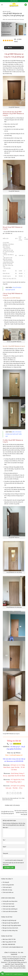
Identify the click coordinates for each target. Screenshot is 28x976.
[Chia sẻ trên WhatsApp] (7, 793)
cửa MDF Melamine (10, 231)
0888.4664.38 (17, 744)
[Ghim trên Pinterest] (18, 793)
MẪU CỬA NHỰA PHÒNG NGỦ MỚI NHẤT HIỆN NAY (14, 434)
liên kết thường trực (8, 799)
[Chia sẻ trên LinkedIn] (20, 793)
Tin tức (9, 11)
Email (4, 846)
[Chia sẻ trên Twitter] (12, 793)
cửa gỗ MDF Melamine (15, 60)
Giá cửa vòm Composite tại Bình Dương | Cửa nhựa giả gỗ (21, 812)
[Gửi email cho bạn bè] (15, 793)
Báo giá (5, 11)
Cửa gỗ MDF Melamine (13, 54)
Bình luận (5, 827)
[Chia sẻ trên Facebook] (10, 793)
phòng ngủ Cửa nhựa (19, 19)
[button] (2, 4)
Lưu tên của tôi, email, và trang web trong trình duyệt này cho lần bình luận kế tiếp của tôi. (13, 862)
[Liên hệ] (2, 973)
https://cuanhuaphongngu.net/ (14, 755)
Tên (4, 840)
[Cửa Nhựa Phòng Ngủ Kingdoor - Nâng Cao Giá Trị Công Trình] (14, 4)
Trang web (5, 853)
